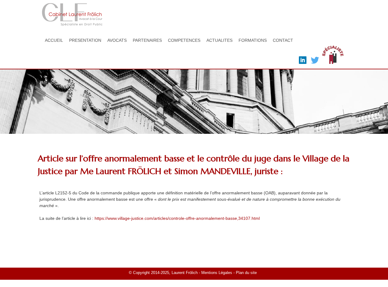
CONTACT (283, 40)
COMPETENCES (184, 40)
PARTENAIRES (147, 40)
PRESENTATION (85, 40)
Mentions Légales (216, 273)
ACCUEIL (54, 40)
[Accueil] (72, 22)
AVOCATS (117, 40)
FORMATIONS (253, 40)
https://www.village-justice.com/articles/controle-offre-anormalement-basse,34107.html (177, 218)
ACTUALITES (219, 40)
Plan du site (247, 273)
